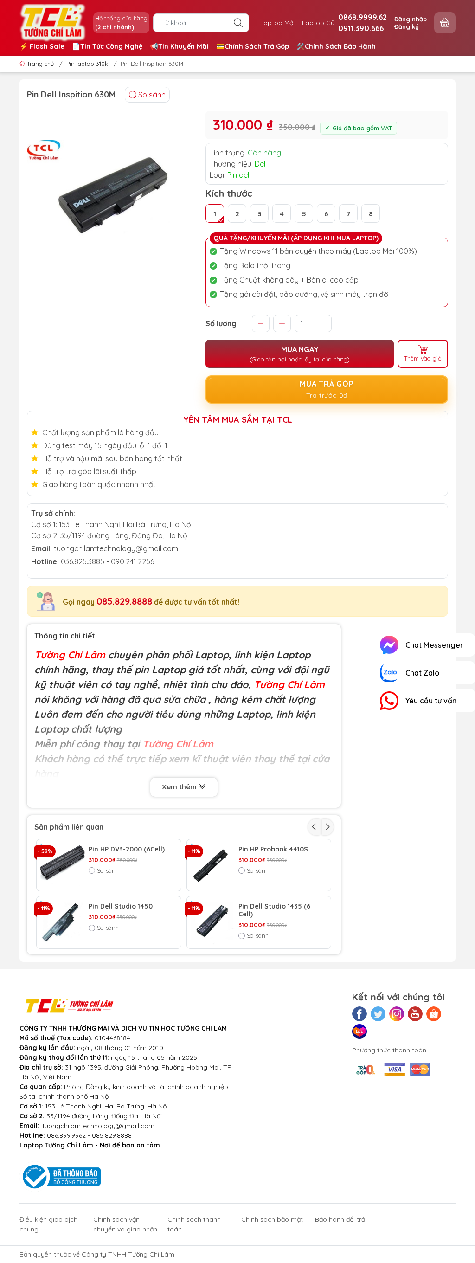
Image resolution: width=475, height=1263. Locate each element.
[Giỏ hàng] (445, 22)
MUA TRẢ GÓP (327, 389)
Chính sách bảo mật (272, 1219)
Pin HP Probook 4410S (273, 849)
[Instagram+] (396, 1013)
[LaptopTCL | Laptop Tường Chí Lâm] (52, 21)
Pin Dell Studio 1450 (121, 906)
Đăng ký (406, 26)
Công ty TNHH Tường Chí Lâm (128, 1254)
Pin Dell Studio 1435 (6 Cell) (274, 910)
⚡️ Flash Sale (41, 46)
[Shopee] (433, 1013)
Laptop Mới (277, 23)
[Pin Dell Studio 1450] (62, 922)
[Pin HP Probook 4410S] (213, 865)
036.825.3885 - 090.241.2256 (107, 561)
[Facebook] (359, 1013)
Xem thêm (180, 786)
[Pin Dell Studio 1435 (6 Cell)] (213, 922)
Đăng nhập (410, 19)
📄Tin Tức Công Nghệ (107, 46)
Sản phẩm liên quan (68, 826)
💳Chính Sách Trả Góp (252, 46)
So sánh (152, 94)
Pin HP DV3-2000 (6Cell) (127, 849)
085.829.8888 (124, 601)
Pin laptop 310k (87, 63)
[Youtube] (415, 1013)
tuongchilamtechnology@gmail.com (116, 548)
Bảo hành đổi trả (340, 1219)
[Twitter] (378, 1013)
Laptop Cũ (318, 23)
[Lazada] (359, 1031)
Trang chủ (40, 63)
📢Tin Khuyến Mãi (179, 46)
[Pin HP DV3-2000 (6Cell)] (62, 865)
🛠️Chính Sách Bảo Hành (336, 46)
